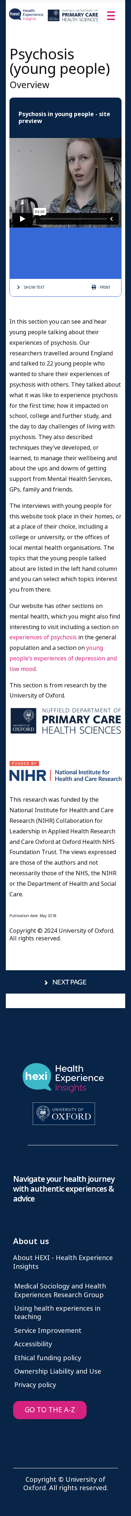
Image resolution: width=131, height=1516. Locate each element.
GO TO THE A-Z (50, 1410)
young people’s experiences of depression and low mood (63, 658)
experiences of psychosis (43, 637)
